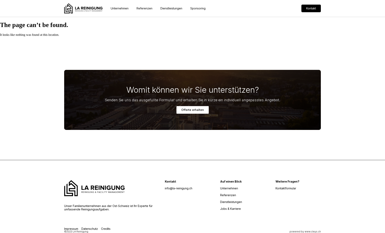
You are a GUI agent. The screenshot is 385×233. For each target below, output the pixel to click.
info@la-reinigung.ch (178, 188)
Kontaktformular (286, 188)
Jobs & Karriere (230, 208)
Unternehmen (120, 8)
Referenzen (144, 8)
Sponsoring (198, 8)
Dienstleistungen (171, 8)
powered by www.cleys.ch (305, 231)
